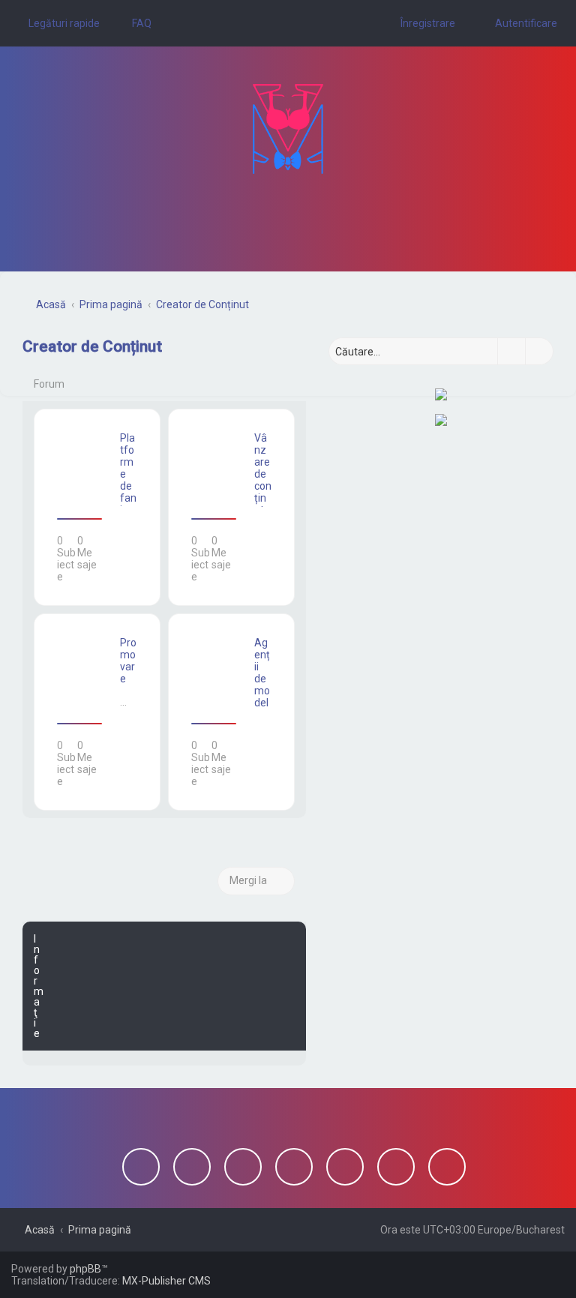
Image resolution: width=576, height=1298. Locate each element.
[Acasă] (288, 129)
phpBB (85, 1269)
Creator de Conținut (92, 346)
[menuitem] (135, 23)
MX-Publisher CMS (166, 1281)
